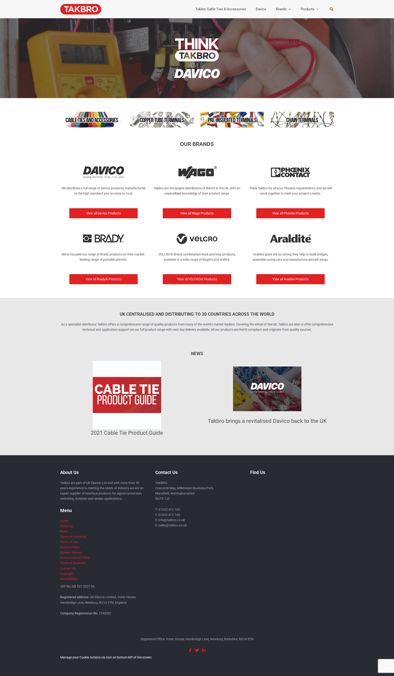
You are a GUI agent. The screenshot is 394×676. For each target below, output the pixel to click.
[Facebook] (190, 650)
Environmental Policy (75, 557)
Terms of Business (73, 563)
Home (64, 521)
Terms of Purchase (73, 536)
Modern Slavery (71, 552)
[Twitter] (197, 650)
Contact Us (68, 568)
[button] (289, 9)
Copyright (67, 573)
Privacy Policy (70, 547)
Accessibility (68, 579)
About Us (66, 526)
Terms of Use (69, 542)
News (64, 531)
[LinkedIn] (204, 650)
